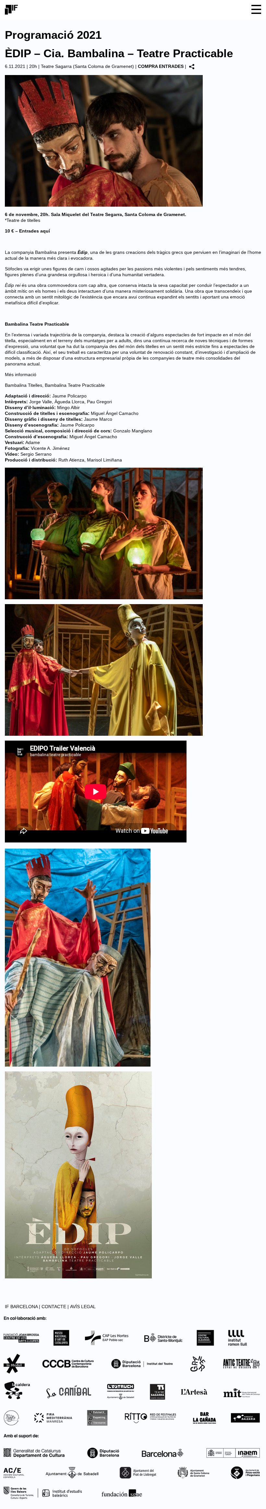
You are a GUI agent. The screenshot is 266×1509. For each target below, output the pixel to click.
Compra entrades (161, 66)
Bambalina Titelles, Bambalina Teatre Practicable (55, 385)
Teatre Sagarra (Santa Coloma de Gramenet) (87, 66)
